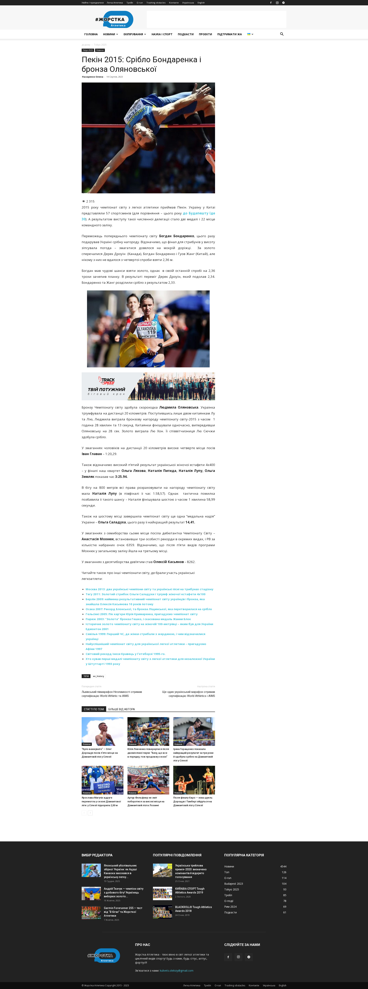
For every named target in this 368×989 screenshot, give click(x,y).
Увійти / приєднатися (93, 2)
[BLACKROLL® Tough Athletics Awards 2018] (162, 912)
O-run (140, 2)
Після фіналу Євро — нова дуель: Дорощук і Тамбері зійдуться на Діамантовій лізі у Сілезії (193, 801)
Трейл (130, 2)
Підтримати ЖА (229, 34)
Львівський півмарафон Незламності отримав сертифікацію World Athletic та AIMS (112, 694)
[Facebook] (271, 2)
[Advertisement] (216, 19)
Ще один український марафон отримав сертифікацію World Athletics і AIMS (188, 694)
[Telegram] (283, 2)
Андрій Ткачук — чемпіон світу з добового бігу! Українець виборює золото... (123, 892)
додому (86, 44)
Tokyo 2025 (88, 50)
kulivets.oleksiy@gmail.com (176, 970)
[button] (281, 34)
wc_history (98, 676)
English (201, 2)
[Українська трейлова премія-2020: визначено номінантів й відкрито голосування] (162, 870)
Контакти (174, 2)
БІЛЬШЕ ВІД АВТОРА (121, 709)
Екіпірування (133, 34)
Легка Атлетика (115, 2)
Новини (109, 34)
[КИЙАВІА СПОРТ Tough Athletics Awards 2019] (162, 893)
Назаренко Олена (92, 76)
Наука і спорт (162, 34)
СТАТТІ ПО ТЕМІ (94, 709)
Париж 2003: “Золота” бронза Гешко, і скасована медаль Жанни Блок (138, 619)
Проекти (205, 34)
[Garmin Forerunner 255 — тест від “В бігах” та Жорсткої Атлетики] (91, 913)
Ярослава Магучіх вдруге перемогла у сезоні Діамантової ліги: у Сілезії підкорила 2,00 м (101, 801)
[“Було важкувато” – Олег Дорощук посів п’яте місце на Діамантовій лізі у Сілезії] (102, 731)
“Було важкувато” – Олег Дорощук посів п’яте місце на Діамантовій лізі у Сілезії (100, 753)
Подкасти (186, 34)
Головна (91, 34)
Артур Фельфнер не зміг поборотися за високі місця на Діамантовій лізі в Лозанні (145, 801)
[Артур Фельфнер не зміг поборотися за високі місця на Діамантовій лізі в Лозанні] (148, 780)
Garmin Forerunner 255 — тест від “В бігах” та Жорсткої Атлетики (123, 911)
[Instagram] (277, 2)
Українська (188, 2)
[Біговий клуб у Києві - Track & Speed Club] (148, 386)
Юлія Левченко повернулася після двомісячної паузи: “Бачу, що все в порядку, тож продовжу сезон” (148, 753)
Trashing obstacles (155, 2)
